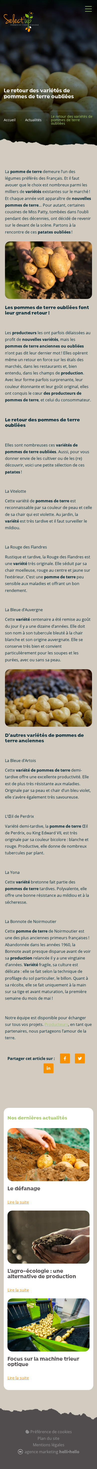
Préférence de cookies (50, 1432)
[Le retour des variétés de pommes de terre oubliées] (48, 1068)
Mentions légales (48, 1445)
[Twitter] (80, 1058)
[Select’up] (21, 21)
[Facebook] (65, 1058)
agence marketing (52, 1451)
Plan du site (48, 1438)
